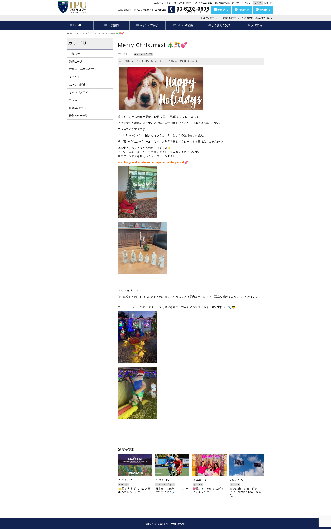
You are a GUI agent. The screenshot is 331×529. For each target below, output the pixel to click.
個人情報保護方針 (224, 2)
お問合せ (243, 10)
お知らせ (74, 54)
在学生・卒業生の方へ (258, 18)
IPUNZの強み (185, 25)
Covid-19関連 (77, 85)
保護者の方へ (230, 18)
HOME (77, 25)
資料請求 (222, 10)
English (268, 2)
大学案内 (113, 25)
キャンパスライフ (143, 54)
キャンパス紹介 (149, 25)
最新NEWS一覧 (78, 116)
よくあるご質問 (221, 25)
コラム (73, 100)
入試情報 (256, 25)
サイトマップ (243, 2)
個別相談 (264, 10)
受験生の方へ (208, 18)
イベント (74, 77)
